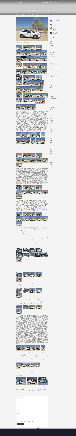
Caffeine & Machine (52, 61)
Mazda (51, 105)
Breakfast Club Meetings (53, 56)
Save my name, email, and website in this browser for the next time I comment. (27, 421)
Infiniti (51, 87)
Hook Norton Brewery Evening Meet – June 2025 (56, 33)
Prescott (51, 131)
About (44, 2)
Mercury (51, 109)
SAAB (51, 140)
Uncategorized (52, 160)
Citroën (51, 67)
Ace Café (51, 41)
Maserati (51, 103)
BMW (51, 54)
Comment (18, 401)
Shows (51, 149)
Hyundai (51, 85)
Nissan (51, 118)
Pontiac (51, 125)
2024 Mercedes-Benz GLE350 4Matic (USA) (20, 386)
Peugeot (51, 122)
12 (32, 14)
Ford (50, 78)
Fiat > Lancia (52, 76)
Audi (50, 50)
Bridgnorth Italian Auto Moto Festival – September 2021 (33, 372)
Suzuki (51, 155)
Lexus (51, 100)
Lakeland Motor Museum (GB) (31, 372)
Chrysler (51, 65)
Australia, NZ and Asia (53, 52)
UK (50, 158)
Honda (51, 83)
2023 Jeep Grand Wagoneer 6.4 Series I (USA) (32, 387)
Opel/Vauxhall (52, 120)
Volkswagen (51, 162)
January (29, 14)
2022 (25, 14)
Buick (51, 58)
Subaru (51, 153)
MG (50, 111)
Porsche (51, 127)
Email (18, 413)
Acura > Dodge (52, 45)
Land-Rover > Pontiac (53, 98)
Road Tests (56, 2)
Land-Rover (51, 96)
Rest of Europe (52, 136)
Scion (51, 144)
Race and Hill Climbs (52, 133)
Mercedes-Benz (52, 107)
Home (41, 2)
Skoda (51, 151)
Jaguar (51, 89)
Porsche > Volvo (52, 129)
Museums (51, 2)
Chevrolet (51, 63)
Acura (51, 43)
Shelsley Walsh (52, 147)
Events (47, 2)
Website (18, 416)
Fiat (50, 74)
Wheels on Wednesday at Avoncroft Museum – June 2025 (56, 28)
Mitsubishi (51, 114)
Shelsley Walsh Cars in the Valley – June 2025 (56, 20)
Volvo (51, 164)
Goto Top (38, 428)
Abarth (51, 39)
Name (18, 409)
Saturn (51, 142)
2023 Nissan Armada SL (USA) (43, 386)
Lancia (51, 94)
